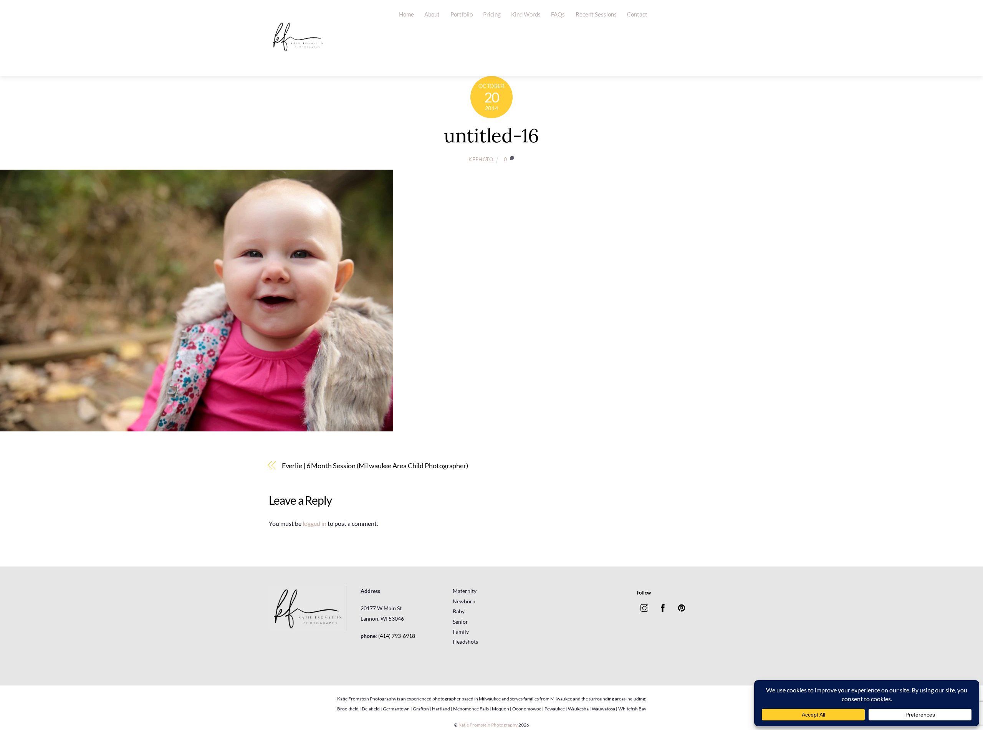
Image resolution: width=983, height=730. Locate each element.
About (432, 14)
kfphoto (480, 159)
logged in (314, 523)
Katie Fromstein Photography (488, 725)
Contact (637, 14)
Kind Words (526, 14)
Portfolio (461, 14)
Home (406, 14)
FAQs (558, 14)
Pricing (492, 14)
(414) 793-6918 (396, 636)
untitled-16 (491, 135)
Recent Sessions (596, 14)
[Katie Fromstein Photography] (297, 62)
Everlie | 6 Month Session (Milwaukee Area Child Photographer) (375, 465)
